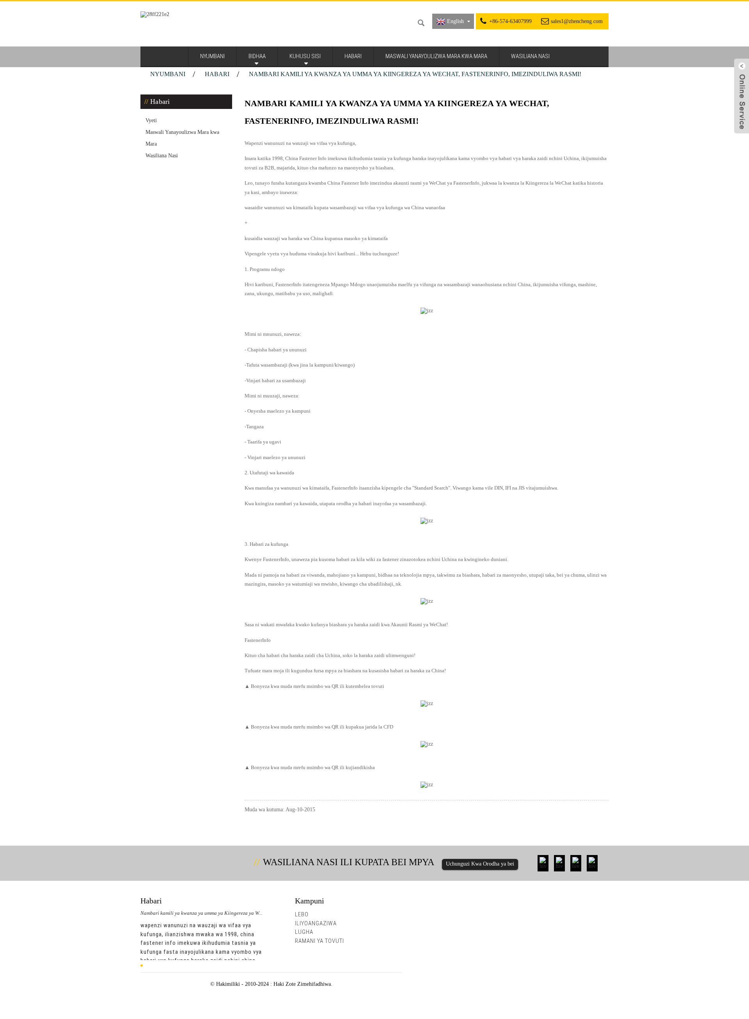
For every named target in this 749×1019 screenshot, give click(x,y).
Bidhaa (257, 56)
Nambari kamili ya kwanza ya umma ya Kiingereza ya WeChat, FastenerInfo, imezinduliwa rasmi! (415, 74)
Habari (353, 56)
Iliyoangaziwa (316, 923)
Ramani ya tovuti (319, 940)
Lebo (302, 914)
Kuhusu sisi (305, 56)
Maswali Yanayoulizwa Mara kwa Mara (436, 56)
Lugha (304, 931)
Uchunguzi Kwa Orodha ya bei (480, 864)
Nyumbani (212, 56)
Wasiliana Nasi (530, 56)
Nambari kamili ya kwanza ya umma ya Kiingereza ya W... (201, 913)
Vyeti (151, 120)
